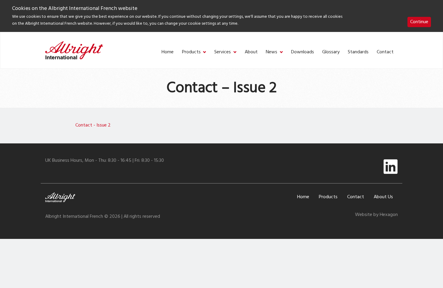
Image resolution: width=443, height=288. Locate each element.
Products (191, 52)
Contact (385, 52)
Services (222, 52)
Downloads (302, 52)
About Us (383, 197)
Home (168, 52)
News (271, 52)
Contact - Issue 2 (93, 125)
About (251, 52)
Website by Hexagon (376, 215)
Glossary (331, 52)
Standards (358, 52)
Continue (419, 22)
